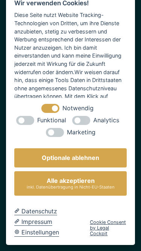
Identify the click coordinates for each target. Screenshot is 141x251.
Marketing (81, 132)
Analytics (106, 120)
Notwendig (78, 108)
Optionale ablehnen (70, 157)
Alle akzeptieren (71, 183)
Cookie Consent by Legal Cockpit (108, 228)
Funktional (51, 120)
